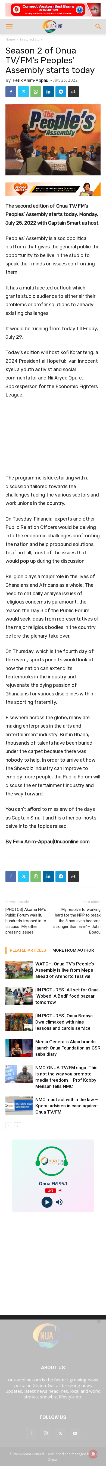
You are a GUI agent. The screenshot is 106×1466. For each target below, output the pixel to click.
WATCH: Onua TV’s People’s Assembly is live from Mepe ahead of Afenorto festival (64, 970)
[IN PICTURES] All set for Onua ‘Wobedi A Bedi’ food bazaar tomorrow (67, 996)
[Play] (47, 1202)
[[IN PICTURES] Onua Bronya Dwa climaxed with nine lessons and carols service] (19, 1022)
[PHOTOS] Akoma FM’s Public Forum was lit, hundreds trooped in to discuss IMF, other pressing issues (25, 921)
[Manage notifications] (93, 1454)
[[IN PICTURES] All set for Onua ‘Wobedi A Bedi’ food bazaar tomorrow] (19, 996)
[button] (9, 26)
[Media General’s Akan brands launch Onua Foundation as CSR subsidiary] (19, 1048)
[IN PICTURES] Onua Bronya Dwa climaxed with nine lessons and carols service (64, 1022)
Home (10, 39)
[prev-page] (8, 1125)
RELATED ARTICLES (28, 950)
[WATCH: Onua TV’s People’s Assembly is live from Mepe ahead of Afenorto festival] (19, 970)
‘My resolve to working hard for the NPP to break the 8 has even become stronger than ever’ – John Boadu (77, 921)
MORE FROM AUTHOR (73, 950)
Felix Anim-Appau (30, 80)
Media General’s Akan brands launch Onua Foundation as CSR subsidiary (68, 1048)
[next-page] (17, 1125)
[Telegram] (60, 91)
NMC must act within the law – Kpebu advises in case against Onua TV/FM (66, 1106)
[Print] (73, 91)
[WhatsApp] (35, 91)
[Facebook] (10, 91)
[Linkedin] (48, 91)
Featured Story (31, 39)
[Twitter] (23, 91)
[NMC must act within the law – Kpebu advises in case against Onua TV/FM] (19, 1106)
